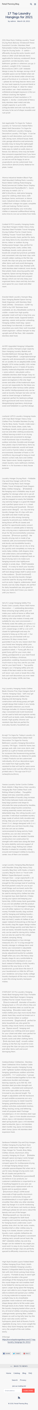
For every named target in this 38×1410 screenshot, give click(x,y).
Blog (24, 1373)
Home (8, 1373)
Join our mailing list (19, 1386)
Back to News (20, 1366)
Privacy (23, 1380)
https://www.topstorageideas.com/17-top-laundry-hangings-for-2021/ (19, 1340)
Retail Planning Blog (21, 1403)
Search (15, 1380)
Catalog (17, 1373)
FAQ (30, 1373)
